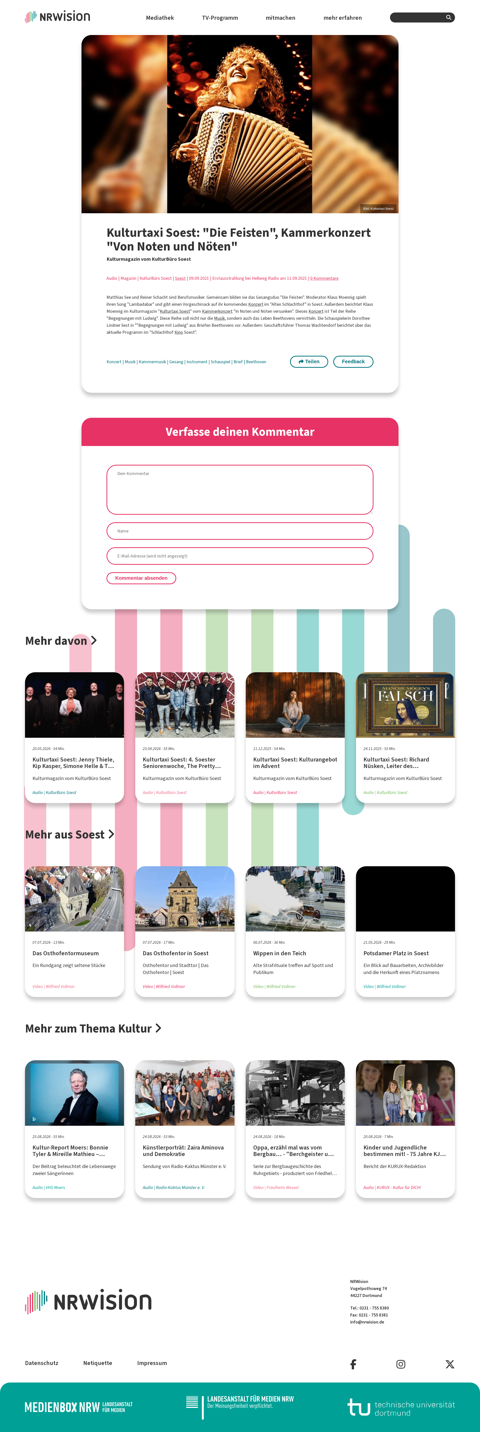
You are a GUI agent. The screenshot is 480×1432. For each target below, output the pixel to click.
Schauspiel (221, 362)
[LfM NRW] (240, 1407)
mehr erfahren (343, 18)
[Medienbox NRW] (78, 1407)
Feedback (353, 361)
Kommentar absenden (141, 578)
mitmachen (281, 18)
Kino (178, 332)
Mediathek (160, 18)
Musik (219, 318)
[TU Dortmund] (401, 1407)
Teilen (312, 361)
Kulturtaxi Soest (175, 311)
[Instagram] (400, 1364)
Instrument (197, 362)
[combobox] (422, 17)
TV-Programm (220, 18)
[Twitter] (450, 1364)
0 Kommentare (324, 278)
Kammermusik (153, 362)
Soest (180, 278)
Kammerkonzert (217, 311)
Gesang (176, 362)
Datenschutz (41, 1363)
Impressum (152, 1363)
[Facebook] (353, 1364)
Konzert (255, 304)
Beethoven (256, 362)
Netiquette (97, 1363)
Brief (239, 362)
